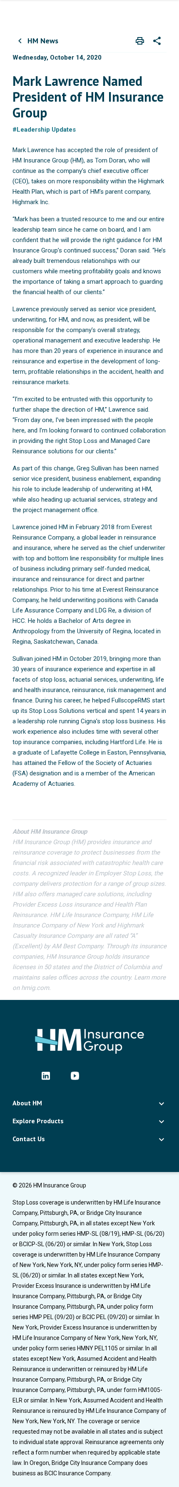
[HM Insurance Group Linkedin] (46, 1075)
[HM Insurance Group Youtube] (75, 1075)
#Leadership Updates (44, 129)
